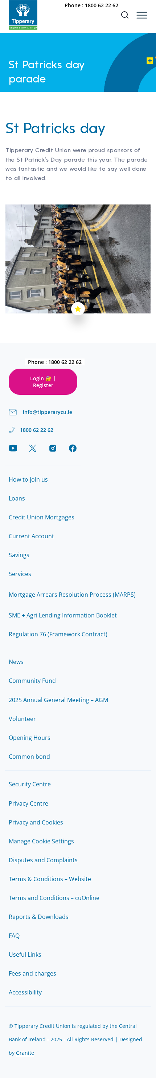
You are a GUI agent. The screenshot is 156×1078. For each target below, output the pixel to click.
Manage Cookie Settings (41, 841)
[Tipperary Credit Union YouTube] (13, 448)
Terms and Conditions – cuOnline (54, 898)
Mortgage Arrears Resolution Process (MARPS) (72, 595)
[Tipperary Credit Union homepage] (23, 15)
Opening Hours (29, 738)
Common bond (29, 757)
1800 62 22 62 (101, 5)
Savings (19, 555)
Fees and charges (32, 973)
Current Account (31, 536)
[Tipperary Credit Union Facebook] (72, 448)
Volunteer (22, 719)
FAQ (14, 936)
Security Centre (30, 784)
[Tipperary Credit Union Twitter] (32, 448)
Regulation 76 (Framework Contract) (58, 634)
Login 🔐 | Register (43, 382)
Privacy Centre (28, 803)
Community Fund (32, 681)
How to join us (28, 479)
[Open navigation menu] (141, 15)
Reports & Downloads (39, 917)
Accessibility (25, 992)
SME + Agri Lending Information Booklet (63, 615)
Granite (25, 1052)
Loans (17, 498)
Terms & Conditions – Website (50, 879)
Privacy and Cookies (36, 822)
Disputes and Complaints (43, 860)
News (16, 662)
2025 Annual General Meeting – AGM (58, 700)
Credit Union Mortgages (41, 517)
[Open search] (124, 15)
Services (20, 574)
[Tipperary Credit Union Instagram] (52, 448)
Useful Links (25, 955)
